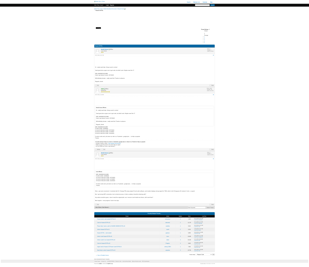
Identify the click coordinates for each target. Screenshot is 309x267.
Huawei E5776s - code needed (104, 233)
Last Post (196, 219)
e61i (199, 233)
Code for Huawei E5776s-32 (103, 222)
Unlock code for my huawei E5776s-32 (106, 239)
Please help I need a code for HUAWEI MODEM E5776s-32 (111, 226)
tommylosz (167, 219)
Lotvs (167, 236)
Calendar (205, 2)
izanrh (167, 229)
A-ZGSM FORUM (110, 261)
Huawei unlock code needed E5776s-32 (106, 219)
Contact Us (103, 261)
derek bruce (104, 49)
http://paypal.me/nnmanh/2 (114, 143)
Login (107, 5)
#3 (213, 158)
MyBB (100, 263)
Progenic (168, 243)
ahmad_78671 (167, 246)
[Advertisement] (154, 16)
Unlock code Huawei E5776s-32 (104, 236)
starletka (168, 226)
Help (211, 2)
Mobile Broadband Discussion (110, 8)
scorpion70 (200, 236)
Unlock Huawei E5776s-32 (103, 229)
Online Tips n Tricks (98, 8)
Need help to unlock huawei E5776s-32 (106, 250)
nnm (199, 226)
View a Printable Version (103, 255)
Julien (167, 239)
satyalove (167, 250)
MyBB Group (110, 263)
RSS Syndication (145, 261)
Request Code (121, 8)
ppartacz (168, 233)
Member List (196, 2)
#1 (213, 55)
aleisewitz (167, 222)
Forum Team (97, 261)
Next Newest (105, 207)
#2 (213, 94)
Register (112, 5)
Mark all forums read (136, 261)
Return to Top (118, 261)
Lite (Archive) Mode (126, 261)
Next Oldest (98, 207)
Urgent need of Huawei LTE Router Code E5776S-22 (109, 246)
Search (188, 2)
